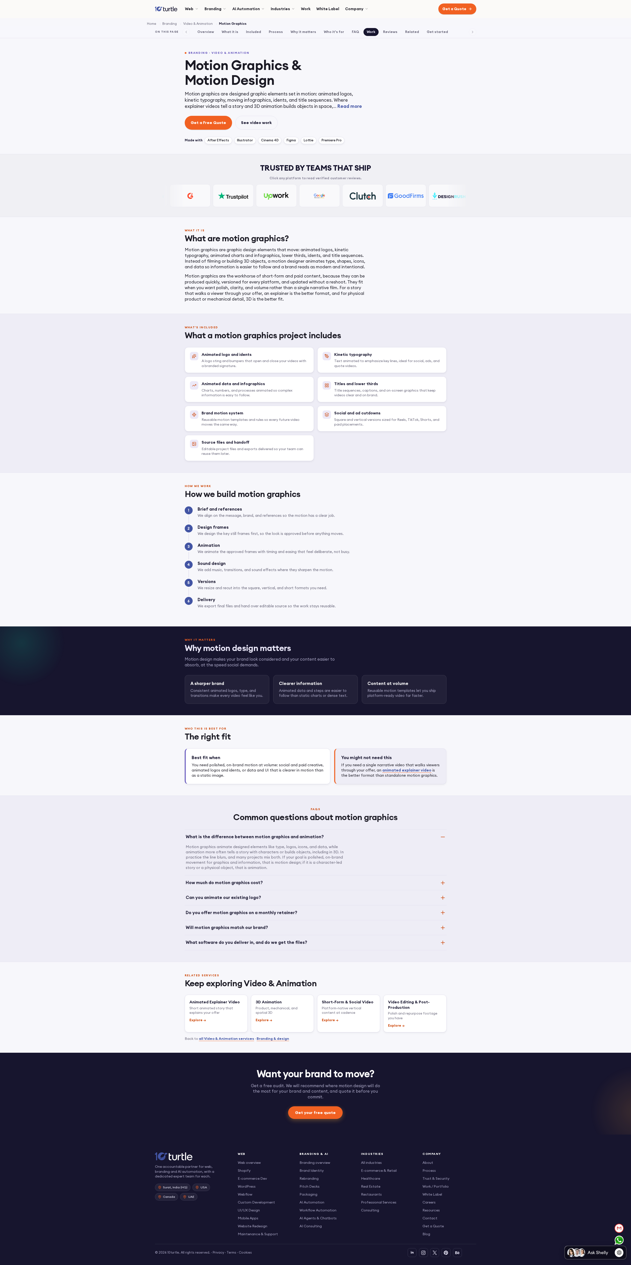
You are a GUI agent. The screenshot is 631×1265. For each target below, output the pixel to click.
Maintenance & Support (258, 1234)
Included (253, 32)
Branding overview (315, 1162)
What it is (230, 32)
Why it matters (303, 32)
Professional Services (378, 1202)
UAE (191, 1197)
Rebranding (309, 1178)
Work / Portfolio (435, 1186)
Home (151, 24)
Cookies (245, 1252)
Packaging (308, 1194)
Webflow (245, 1194)
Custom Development (256, 1202)
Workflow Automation (318, 1210)
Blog (426, 1234)
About (427, 1162)
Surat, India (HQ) (175, 1187)
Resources (431, 1210)
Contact (429, 1218)
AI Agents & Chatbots (318, 1218)
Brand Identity (312, 1170)
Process (276, 32)
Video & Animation (198, 24)
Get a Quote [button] (454, 8)
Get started (437, 32)
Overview (205, 32)
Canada (169, 1197)
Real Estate (370, 1186)
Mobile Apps (248, 1218)
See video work (256, 122)
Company (354, 8)
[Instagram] (423, 1252)
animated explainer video (406, 770)
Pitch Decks (310, 1186)
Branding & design (273, 1038)
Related (412, 32)
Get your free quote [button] (315, 1112)
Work (305, 8)
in (412, 1252)
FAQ (355, 32)
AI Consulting (311, 1226)
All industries (371, 1162)
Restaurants (371, 1194)
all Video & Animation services (226, 1038)
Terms (231, 1252)
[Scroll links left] (186, 32)
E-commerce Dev (252, 1178)
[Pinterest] (446, 1252)
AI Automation (246, 8)
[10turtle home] (192, 1156)
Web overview (249, 1162)
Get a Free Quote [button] (208, 122)
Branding (213, 8)
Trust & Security (436, 1178)
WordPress (247, 1186)
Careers (429, 1202)
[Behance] (457, 1252)
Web (189, 8)
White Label (327, 8)
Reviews (390, 32)
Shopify (244, 1170)
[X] (434, 1252)
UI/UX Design (249, 1210)
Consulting (370, 1210)
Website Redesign (252, 1226)
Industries (280, 8)
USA (204, 1187)
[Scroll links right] (472, 32)
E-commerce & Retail (379, 1170)
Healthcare (370, 1178)
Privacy (218, 1252)
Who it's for (334, 32)
